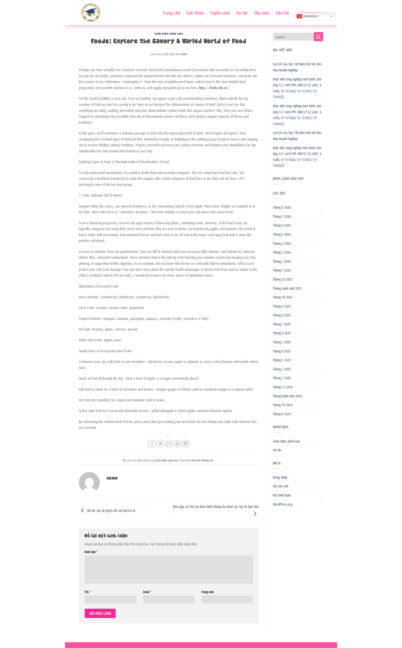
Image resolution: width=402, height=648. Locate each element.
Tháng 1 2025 (282, 377)
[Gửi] (318, 36)
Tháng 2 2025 (282, 368)
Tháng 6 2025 (282, 332)
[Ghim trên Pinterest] (177, 443)
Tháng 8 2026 (282, 207)
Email (147, 591)
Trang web (207, 591)
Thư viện (262, 12)
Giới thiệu (195, 12)
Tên (88, 591)
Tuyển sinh (220, 12)
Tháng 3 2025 (282, 359)
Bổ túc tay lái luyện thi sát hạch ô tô (110, 510)
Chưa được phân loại (168, 33)
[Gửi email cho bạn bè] (169, 443)
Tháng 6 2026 (282, 225)
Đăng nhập (280, 477)
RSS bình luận (282, 494)
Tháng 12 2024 (282, 386)
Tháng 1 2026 (282, 269)
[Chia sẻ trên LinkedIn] (186, 443)
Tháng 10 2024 (282, 404)
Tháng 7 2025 (282, 323)
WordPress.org (282, 504)
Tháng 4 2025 (282, 350)
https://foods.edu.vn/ (214, 87)
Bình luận (91, 551)
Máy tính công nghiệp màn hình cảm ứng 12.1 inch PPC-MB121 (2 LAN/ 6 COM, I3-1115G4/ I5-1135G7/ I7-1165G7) (297, 87)
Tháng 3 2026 (282, 252)
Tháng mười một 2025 (287, 288)
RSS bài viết (280, 485)
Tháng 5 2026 (282, 234)
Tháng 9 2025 (282, 306)
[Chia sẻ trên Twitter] (160, 443)
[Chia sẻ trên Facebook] (152, 443)
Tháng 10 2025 (282, 296)
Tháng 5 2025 (282, 341)
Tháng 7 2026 (282, 216)
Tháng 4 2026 (282, 243)
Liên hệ (282, 12)
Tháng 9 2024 (282, 413)
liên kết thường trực (202, 460)
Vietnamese (310, 15)
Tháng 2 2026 (282, 261)
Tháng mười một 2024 (287, 395)
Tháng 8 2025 (282, 314)
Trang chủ (171, 12)
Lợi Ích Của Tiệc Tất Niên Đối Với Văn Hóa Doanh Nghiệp (297, 66)
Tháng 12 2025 (282, 279)
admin (183, 54)
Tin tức (242, 12)
